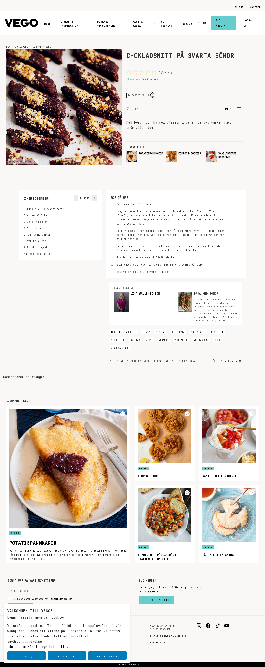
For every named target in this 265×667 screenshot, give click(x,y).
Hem (8, 46)
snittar (135, 339)
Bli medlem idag (156, 599)
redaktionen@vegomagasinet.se (168, 635)
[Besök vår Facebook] (208, 626)
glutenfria (177, 331)
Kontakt (255, 7)
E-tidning (166, 23)
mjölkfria (217, 331)
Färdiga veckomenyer (106, 23)
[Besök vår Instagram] (199, 626)
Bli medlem (220, 22)
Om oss (239, 7)
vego (217, 339)
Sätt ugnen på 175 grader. (135, 203)
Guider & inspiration (69, 23)
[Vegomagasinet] (21, 23)
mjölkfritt (117, 339)
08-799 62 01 (158, 642)
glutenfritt (198, 331)
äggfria (115, 331)
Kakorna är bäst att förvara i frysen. (144, 271)
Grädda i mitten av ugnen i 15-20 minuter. (147, 257)
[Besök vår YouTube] (226, 626)
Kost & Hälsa (137, 23)
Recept (49, 23)
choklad (160, 331)
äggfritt (131, 331)
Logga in (247, 22)
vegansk (163, 339)
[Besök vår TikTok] (217, 626)
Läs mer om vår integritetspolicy (37, 646)
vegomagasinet (119, 347)
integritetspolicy (62, 598)
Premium (186, 23)
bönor (146, 331)
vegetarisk (181, 339)
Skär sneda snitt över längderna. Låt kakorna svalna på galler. (161, 264)
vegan (149, 339)
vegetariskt (201, 339)
